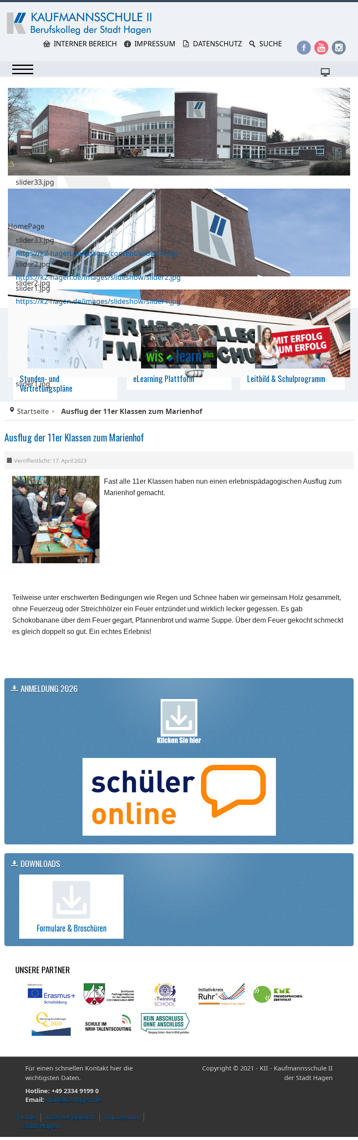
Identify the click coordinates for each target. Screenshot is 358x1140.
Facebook (304, 48)
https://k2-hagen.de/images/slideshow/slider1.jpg (98, 301)
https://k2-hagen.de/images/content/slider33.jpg (96, 253)
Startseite (33, 411)
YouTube (321, 48)
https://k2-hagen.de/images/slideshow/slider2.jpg (98, 277)
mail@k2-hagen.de (73, 1099)
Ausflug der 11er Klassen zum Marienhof (74, 437)
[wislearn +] (179, 346)
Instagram (339, 48)
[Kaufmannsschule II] (80, 23)
